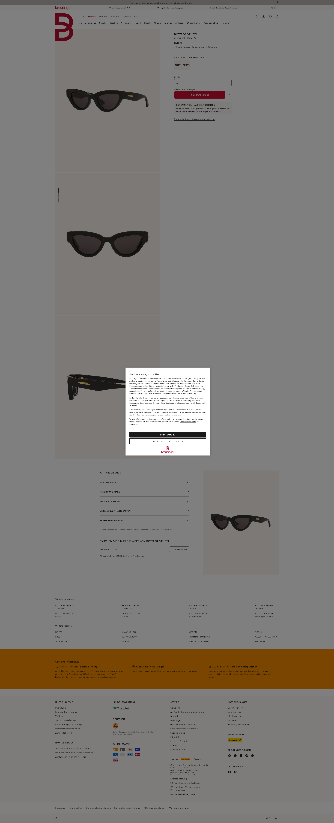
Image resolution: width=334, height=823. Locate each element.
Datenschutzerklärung (188, 422)
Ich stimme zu (167, 434)
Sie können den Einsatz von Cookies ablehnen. (161, 415)
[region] (168, 411)
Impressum (133, 424)
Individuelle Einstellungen (168, 441)
